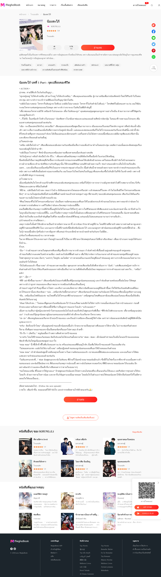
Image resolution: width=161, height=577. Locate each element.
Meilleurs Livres (106, 563)
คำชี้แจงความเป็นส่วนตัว (142, 549)
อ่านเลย (98, 47)
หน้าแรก (22, 14)
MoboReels (104, 570)
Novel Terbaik (84, 570)
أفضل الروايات (85, 556)
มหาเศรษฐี (79, 443)
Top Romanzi (105, 556)
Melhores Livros (85, 563)
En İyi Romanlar (106, 553)
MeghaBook (23, 553)
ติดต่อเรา (54, 553)
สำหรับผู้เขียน (56, 549)
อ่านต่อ (80, 399)
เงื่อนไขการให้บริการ (140, 546)
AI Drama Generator (87, 574)
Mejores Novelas (106, 560)
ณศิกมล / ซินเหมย (124, 519)
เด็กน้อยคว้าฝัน (81, 519)
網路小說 (83, 560)
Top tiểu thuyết (85, 553)
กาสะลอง (37, 519)
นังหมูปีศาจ (80, 498)
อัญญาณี (37, 498)
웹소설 (82, 549)
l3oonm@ (121, 498)
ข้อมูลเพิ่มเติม (137, 432)
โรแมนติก (35, 14)
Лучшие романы (107, 567)
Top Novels (84, 546)
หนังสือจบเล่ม (55, 560)
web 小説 (83, 567)
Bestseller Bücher (107, 549)
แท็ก (52, 556)
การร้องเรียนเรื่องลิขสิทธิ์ (142, 553)
